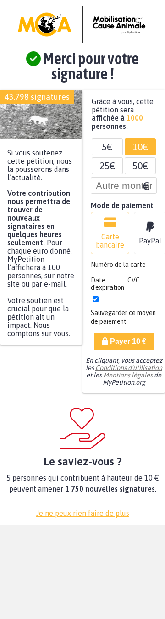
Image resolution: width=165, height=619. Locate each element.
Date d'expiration (107, 288)
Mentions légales (128, 379)
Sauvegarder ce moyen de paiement (123, 322)
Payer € (127, 346)
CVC (133, 284)
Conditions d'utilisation (128, 372)
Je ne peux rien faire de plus (82, 518)
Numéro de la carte (118, 269)
